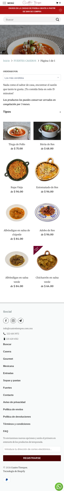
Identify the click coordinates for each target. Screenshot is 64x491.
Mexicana (8, 366)
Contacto (8, 395)
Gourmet (8, 359)
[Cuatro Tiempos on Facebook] (6, 320)
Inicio (6, 60)
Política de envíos (13, 409)
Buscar (7, 344)
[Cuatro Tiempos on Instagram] (13, 320)
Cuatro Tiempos (19, 467)
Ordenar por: (10, 71)
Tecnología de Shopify (14, 471)
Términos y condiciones (16, 424)
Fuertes (7, 388)
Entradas (8, 373)
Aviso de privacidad (14, 402)
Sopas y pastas (12, 380)
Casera (7, 351)
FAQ (5, 431)
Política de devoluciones (17, 416)
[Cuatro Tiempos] (32, 3)
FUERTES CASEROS (25, 60)
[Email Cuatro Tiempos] (21, 320)
